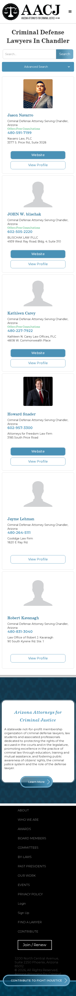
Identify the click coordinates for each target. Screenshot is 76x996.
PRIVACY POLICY (30, 894)
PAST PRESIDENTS (32, 866)
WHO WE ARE (28, 819)
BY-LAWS (25, 857)
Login (22, 903)
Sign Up (23, 913)
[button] (70, 11)
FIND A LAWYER (30, 922)
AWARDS (24, 829)
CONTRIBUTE (28, 931)
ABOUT (23, 810)
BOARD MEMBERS (32, 838)
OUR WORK (27, 875)
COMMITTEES (28, 847)
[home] (32, 11)
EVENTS (24, 885)
